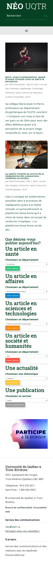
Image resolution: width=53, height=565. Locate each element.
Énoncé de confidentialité (18, 507)
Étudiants (14, 185)
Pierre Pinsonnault (17, 84)
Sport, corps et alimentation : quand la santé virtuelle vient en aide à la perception (25, 79)
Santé (18, 92)
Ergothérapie (25, 88)
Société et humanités (14, 97)
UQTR (27, 97)
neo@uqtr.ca (12, 526)
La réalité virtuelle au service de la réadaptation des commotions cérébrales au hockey (24, 176)
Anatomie (14, 88)
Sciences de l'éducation (32, 92)
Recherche (10, 92)
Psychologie (37, 88)
